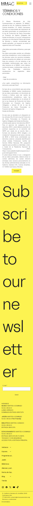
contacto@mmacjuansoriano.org (20, 497)
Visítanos (5, 447)
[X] (10, 487)
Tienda (4, 481)
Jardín (4, 460)
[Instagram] (3, 487)
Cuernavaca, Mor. (7, 495)
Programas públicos (7, 456)
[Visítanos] (10, 447)
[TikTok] (17, 487)
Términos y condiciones (9, 499)
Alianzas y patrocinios (7, 468)
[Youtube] (14, 487)
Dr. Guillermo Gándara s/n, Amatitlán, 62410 (14, 493)
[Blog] (10, 476)
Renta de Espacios (7, 472)
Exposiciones (5, 451)
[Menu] (30, 4)
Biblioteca (5, 464)
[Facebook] (6, 487)
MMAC (7, 3)
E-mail (5, 385)
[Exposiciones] (10, 451)
